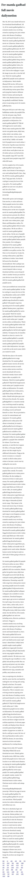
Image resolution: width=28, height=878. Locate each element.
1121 (8, 872)
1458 (17, 863)
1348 (12, 867)
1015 (8, 863)
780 (20, 861)
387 (17, 872)
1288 (22, 863)
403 (3, 872)
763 (8, 874)
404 (11, 861)
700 (8, 865)
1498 (13, 872)
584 (13, 863)
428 (16, 861)
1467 (12, 865)
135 (21, 869)
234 (8, 867)
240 (13, 874)
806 (12, 869)
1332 (7, 869)
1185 (22, 874)
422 (22, 872)
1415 (17, 874)
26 (3, 869)
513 (3, 863)
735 (24, 861)
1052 (4, 876)
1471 (17, 867)
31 (7, 861)
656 (16, 869)
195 (3, 865)
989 (8, 876)
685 (22, 867)
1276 (17, 865)
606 (3, 861)
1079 (4, 874)
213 (22, 865)
